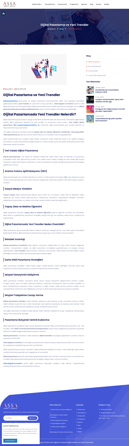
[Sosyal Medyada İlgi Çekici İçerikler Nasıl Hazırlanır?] (90, 118)
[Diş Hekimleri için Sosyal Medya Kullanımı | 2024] (90, 90)
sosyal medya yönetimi (26, 125)
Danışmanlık (62, 4)
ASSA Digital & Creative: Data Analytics (61, 432)
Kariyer (98, 4)
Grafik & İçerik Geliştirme (58, 427)
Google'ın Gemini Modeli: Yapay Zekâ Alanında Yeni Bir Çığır (109, 100)
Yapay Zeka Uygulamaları (97, 75)
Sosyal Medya (93, 71)
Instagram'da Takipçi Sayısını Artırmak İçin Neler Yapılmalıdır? (110, 110)
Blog (91, 4)
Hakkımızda (36, 4)
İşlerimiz (84, 4)
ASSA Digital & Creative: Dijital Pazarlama (58, 416)
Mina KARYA (9, 89)
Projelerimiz (74, 4)
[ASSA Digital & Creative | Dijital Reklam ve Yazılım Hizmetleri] (9, 4)
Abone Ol (32, 418)
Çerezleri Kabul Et (10, 440)
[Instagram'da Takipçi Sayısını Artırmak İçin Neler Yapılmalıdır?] (90, 109)
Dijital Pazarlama (94, 62)
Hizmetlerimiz (50, 4)
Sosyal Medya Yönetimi (58, 423)
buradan (6, 435)
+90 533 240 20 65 (106, 409)
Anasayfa (52, 29)
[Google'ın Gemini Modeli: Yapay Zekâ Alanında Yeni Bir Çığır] (90, 99)
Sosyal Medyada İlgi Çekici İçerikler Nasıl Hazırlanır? (108, 120)
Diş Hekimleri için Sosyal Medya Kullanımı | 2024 (107, 91)
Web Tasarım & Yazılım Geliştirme (61, 409)
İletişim (106, 4)
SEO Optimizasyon (94, 66)
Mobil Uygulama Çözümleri (59, 420)
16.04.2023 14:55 (21, 89)
